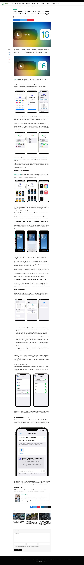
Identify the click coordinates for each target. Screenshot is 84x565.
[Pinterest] (9, 60)
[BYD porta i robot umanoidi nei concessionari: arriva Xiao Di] (19, 516)
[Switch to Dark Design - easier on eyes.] (80, 3)
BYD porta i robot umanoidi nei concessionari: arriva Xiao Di (18, 522)
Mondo (23, 3)
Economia (28, 3)
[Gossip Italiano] (5, 3)
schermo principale (17, 174)
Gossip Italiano (40, 561)
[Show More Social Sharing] (35, 20)
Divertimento (43, 3)
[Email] (9, 62)
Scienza (48, 3)
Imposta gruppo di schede (38, 343)
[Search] (82, 3)
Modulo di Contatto (55, 3)
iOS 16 (16, 79)
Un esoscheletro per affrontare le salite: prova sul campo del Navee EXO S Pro (31, 522)
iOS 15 (20, 49)
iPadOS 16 (41, 157)
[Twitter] (9, 55)
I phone (29, 262)
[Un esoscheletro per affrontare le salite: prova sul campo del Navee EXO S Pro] (32, 516)
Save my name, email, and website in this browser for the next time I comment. (27, 546)
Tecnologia (33, 3)
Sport (38, 3)
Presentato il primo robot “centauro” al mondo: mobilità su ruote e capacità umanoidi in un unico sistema (45, 523)
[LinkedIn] (9, 57)
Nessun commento (29, 16)
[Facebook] (9, 52)
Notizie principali (18, 3)
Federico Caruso (18, 16)
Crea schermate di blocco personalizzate (25, 223)
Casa (12, 3)
